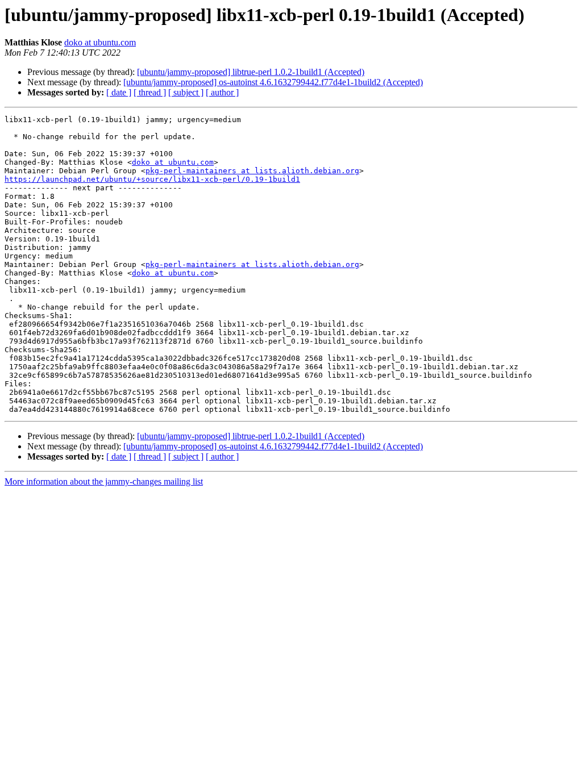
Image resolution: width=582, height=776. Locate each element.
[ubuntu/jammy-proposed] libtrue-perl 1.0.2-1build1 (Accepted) (250, 72)
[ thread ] (150, 92)
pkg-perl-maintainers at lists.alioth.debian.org (252, 170)
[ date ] (118, 92)
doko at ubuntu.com (100, 42)
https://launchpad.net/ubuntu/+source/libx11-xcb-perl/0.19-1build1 (152, 179)
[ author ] (222, 92)
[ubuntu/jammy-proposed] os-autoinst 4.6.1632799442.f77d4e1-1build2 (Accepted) (273, 82)
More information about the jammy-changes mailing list (104, 481)
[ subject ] (185, 92)
